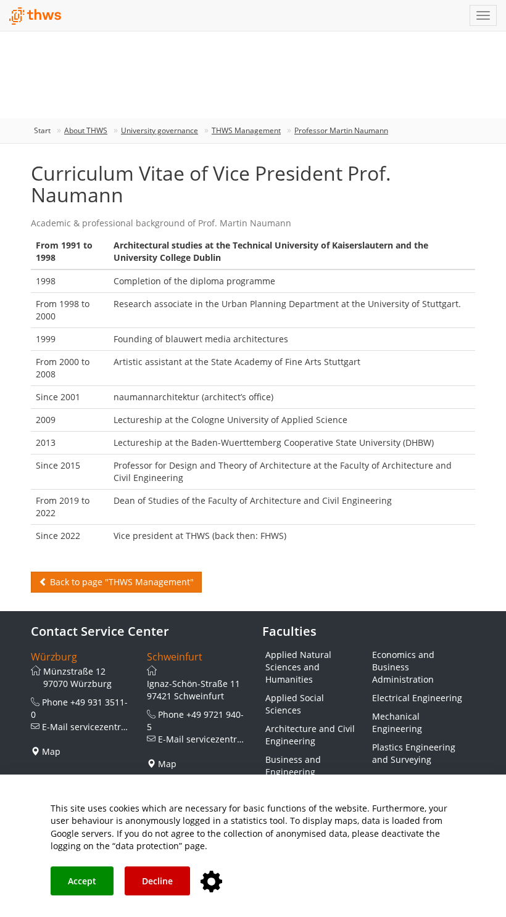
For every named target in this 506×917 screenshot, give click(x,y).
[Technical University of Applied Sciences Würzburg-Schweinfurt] (35, 16)
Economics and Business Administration (403, 667)
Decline (157, 881)
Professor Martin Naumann (341, 130)
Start (42, 130)
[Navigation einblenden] (483, 15)
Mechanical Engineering (397, 722)
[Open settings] (211, 882)
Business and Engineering (293, 766)
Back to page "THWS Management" (121, 582)
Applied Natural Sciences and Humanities (298, 667)
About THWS (85, 130)
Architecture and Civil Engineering (310, 735)
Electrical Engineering (417, 698)
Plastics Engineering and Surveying (413, 753)
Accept (82, 881)
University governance (159, 130)
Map (51, 751)
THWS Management (246, 130)
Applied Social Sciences (294, 704)
